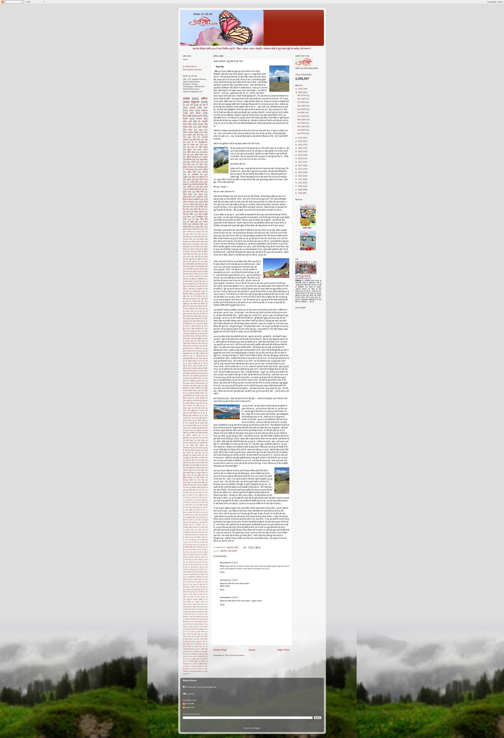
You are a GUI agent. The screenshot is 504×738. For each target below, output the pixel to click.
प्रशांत (200, 654)
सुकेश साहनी (199, 155)
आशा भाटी (199, 403)
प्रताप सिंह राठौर (200, 281)
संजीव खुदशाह (189, 468)
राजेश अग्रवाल (201, 597)
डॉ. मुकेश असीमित (191, 363)
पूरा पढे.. (312, 302)
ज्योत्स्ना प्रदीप (194, 249)
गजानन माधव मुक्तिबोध (189, 410)
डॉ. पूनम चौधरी (203, 299)
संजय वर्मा (205, 465)
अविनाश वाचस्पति (194, 276)
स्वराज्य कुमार (187, 482)
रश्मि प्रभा (192, 289)
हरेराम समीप (192, 490)
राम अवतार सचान (188, 311)
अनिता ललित (187, 316)
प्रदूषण (185, 177)
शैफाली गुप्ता (186, 621)
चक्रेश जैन (191, 351)
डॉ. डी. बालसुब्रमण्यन (200, 142)
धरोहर (190, 130)
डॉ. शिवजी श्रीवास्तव (194, 189)
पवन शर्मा (185, 564)
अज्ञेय (190, 274)
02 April (235, 563)
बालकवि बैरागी (193, 574)
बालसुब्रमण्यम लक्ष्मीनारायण (195, 577)
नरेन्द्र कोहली (198, 559)
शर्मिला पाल (186, 463)
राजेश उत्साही (186, 599)
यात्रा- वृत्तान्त (203, 150)
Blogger (257, 728)
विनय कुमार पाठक (188, 383)
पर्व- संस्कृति (203, 121)
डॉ (201, 413)
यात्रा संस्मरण (232, 551)
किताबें (185, 118)
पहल (186, 651)
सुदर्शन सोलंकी (200, 294)
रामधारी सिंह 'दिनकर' (189, 336)
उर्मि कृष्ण (197, 510)
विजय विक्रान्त (192, 612)
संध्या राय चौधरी (196, 669)
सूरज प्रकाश (191, 162)
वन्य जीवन (199, 165)
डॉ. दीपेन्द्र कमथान (191, 361)
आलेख (186, 98)
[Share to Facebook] (256, 547)
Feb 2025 (301, 130)
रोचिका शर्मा (196, 607)
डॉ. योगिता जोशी (200, 420)
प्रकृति (189, 135)
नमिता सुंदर (188, 559)
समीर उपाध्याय (204, 626)
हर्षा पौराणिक (204, 639)
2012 (300, 179)
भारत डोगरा (187, 165)
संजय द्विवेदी (195, 465)
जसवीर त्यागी (201, 530)
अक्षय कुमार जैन (203, 490)
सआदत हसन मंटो (202, 232)
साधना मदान (186, 271)
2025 (300, 92)
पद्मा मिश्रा (192, 433)
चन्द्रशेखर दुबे (200, 525)
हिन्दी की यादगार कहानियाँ (191, 199)
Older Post (283, 649)
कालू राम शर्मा (198, 346)
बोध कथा (186, 209)
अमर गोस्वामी (186, 401)
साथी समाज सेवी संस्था (196, 671)
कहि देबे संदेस (187, 346)
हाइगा (186, 674)
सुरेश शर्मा (191, 636)
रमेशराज (193, 266)
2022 (300, 145)
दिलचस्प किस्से (187, 646)
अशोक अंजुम (195, 502)
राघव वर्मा (200, 656)
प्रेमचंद (201, 207)
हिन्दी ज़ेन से (203, 177)
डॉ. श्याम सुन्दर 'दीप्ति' (194, 251)
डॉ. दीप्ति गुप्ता (204, 542)
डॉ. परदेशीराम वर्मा (195, 175)
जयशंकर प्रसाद (189, 530)
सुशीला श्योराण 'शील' (202, 636)
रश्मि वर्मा (202, 594)
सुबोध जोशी (197, 634)
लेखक (201, 194)
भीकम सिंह (223, 551)
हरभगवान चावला (199, 244)
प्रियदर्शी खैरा (203, 443)
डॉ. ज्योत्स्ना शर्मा (192, 204)
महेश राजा (205, 376)
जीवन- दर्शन (187, 121)
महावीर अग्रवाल (195, 450)
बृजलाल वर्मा (192, 284)
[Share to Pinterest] (259, 547)
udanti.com (190, 707)
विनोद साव (196, 140)
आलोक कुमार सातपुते (189, 343)
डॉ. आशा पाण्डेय (202, 261)
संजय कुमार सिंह (198, 624)
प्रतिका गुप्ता (193, 569)
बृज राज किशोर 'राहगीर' (196, 579)
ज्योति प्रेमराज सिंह (190, 535)
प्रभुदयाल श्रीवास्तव (191, 373)
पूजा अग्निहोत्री (192, 654)
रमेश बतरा (198, 453)
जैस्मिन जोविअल (200, 353)
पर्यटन (192, 207)
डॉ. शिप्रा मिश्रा (187, 281)
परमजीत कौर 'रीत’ (195, 331)
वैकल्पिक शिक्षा (186, 664)
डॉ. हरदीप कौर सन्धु (193, 554)
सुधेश (192, 631)
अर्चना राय (186, 261)
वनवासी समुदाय (193, 661)
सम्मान (206, 338)
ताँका (187, 301)
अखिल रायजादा (189, 492)
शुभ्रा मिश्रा (186, 465)
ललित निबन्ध (187, 194)
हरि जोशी (202, 314)
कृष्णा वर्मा (197, 209)
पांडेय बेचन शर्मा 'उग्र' (196, 564)
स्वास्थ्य (200, 124)
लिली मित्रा (201, 266)
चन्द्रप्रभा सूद (201, 351)
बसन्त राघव (186, 376)
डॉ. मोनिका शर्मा (199, 547)
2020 (300, 152)
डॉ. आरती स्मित (192, 182)
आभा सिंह (187, 507)
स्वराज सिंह (200, 480)
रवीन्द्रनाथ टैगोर (197, 224)
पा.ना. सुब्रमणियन (194, 651)
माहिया (199, 264)
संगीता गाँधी (188, 624)
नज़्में (197, 649)
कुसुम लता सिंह (201, 641)
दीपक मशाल (189, 430)
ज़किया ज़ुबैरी (186, 644)
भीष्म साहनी (191, 582)
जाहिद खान (186, 296)
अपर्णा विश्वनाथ (196, 247)
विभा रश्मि (188, 614)
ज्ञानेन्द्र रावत (204, 532)
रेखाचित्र (192, 381)
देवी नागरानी (197, 229)
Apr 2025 (301, 123)
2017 (300, 162)
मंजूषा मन (185, 286)
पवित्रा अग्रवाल (191, 435)
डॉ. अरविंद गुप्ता (201, 535)
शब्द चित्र (202, 460)
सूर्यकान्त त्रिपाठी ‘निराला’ (197, 393)
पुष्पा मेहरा (195, 438)
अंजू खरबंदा (186, 247)
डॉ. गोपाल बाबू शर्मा (202, 358)
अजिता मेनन (192, 495)
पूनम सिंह (205, 438)
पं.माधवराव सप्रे (192, 562)
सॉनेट (194, 314)
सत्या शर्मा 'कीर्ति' (187, 269)
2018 (300, 158)
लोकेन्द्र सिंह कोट (189, 609)
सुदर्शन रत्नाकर (188, 167)
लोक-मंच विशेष (188, 214)
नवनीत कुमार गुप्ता (199, 237)
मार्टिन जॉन (194, 587)
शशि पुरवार (186, 386)
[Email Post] (244, 547)
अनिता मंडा (198, 274)
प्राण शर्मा (202, 373)
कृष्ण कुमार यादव (202, 187)
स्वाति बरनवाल (188, 639)
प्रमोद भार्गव (187, 127)
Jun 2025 (301, 116)
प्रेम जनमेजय (194, 304)
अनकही (192, 107)
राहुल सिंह (192, 259)
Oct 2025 (301, 102)
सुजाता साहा (186, 314)
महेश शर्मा (202, 584)
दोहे (188, 155)
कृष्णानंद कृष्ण (201, 517)
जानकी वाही (185, 532)
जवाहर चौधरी (203, 202)
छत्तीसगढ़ (200, 167)
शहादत (194, 664)
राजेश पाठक (201, 309)
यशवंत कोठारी (198, 212)
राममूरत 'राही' (186, 604)
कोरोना (205, 157)
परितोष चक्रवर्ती (203, 433)
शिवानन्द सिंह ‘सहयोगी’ (198, 463)
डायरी (185, 219)
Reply (222, 572)
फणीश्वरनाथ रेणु (187, 448)
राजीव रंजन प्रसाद (188, 597)
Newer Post (220, 649)
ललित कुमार (204, 607)
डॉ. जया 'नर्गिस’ (193, 542)
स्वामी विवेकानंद (187, 396)
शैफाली (186, 666)
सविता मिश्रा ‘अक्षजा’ (195, 391)
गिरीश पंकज (191, 152)
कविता (204, 98)
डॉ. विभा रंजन (195, 549)
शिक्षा (193, 177)
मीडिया (203, 304)
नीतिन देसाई (204, 649)
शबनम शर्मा (186, 338)
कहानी (199, 116)
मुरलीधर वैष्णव (197, 378)
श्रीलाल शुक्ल (197, 386)
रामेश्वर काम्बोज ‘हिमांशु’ (190, 132)
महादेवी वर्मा (194, 333)
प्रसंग (184, 443)
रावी (204, 604)
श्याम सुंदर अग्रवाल (196, 666)
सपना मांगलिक (193, 626)
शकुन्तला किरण (190, 460)
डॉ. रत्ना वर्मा (188, 105)
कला (201, 162)
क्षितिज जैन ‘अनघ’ (187, 520)
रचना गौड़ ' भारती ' (202, 306)
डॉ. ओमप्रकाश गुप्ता (199, 644)
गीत (188, 147)
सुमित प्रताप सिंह (188, 475)
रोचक (189, 124)
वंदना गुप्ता (199, 609)
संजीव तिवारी (187, 197)
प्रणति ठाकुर (189, 440)
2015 (300, 169)
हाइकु (200, 130)
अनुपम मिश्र (203, 160)
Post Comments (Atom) (234, 655)
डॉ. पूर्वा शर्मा (204, 361)
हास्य (206, 145)
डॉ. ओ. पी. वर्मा (194, 323)
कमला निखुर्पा (203, 214)
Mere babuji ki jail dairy (192, 70)
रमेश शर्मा (202, 333)
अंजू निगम (198, 396)
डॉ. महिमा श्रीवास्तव (195, 328)
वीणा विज (204, 458)
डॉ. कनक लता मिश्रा (189, 540)
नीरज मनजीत (192, 371)
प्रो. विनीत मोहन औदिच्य (195, 445)
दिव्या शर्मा (204, 428)
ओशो (197, 406)
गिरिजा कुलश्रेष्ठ (192, 522)
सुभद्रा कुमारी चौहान (189, 473)
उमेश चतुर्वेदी (188, 510)
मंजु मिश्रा (195, 376)
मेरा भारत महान (192, 656)
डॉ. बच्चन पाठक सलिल (196, 418)
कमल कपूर (204, 512)
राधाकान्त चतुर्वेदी (197, 599)
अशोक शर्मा (204, 502)
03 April (235, 580)
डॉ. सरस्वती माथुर (194, 428)
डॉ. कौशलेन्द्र (197, 356)
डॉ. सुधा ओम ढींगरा (196, 366)
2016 (300, 165)
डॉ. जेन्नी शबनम (188, 170)
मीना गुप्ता (202, 587)
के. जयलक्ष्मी (196, 348)
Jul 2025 (301, 113)
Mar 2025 (301, 127)
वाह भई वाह (201, 311)
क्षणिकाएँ (205, 172)
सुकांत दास (202, 629)
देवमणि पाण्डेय (186, 229)
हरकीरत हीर (186, 485)
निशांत (205, 132)
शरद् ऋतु (205, 616)
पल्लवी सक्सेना (203, 371)
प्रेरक (191, 110)
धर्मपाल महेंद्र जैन (200, 646)
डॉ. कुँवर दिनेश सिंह (200, 219)
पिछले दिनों (194, 567)
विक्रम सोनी (201, 336)
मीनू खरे (187, 378)
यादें (194, 137)
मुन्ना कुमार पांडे (196, 589)
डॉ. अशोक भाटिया (195, 321)
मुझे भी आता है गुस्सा (188, 306)
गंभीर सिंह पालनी (200, 408)
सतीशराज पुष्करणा (188, 470)
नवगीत (189, 187)
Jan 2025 (301, 133)
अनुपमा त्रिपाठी (200, 398)
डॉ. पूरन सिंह (201, 545)
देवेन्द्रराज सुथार (193, 557)
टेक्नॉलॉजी (199, 217)
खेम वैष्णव (198, 520)
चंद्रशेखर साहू (187, 525)
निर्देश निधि (199, 192)
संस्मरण (199, 118)
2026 (300, 89)
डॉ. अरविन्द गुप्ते (187, 537)
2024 (300, 138)
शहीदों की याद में (203, 664)
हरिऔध (197, 639)
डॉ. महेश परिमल (202, 147)
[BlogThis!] (251, 547)
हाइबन (199, 234)
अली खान (205, 401)
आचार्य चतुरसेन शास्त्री (201, 505)
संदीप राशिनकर (195, 388)
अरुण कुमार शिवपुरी (200, 500)
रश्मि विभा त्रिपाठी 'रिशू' (200, 184)
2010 (300, 186)
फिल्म (184, 284)
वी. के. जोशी (197, 614)
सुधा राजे (185, 631)
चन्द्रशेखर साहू (187, 527)
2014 (300, 172)
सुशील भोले (201, 475)
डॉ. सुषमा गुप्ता (192, 222)
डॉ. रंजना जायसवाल (189, 423)
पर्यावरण (204, 110)
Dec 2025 (301, 95)
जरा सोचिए (191, 279)
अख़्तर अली (191, 180)
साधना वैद (187, 629)
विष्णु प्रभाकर (201, 383)
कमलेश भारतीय (189, 515)
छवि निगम (195, 527)
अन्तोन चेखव (186, 497)
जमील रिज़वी (204, 527)
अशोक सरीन (188, 505)
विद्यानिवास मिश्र (188, 294)
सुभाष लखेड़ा (201, 473)
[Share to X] (254, 547)
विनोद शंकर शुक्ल (203, 612)
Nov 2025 (301, 99)
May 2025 (301, 120)
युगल (194, 592)
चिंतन (189, 217)
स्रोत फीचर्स (195, 113)
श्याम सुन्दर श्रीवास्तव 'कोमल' (200, 621)
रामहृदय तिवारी (196, 455)
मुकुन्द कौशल (186, 589)
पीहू (201, 567)
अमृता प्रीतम (188, 500)
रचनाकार (199, 286)
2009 (300, 190)
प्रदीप (201, 569)
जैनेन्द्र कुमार (194, 532)
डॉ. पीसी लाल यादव (190, 545)
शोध (198, 135)
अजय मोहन (198, 492)
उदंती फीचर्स (202, 127)
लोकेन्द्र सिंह (187, 227)
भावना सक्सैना (203, 170)
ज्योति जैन (186, 356)
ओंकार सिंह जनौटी (193, 512)
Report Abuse (190, 680)
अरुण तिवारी (186, 502)
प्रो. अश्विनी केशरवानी (190, 157)
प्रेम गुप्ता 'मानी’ (187, 239)
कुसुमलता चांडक (191, 517)
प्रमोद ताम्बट (201, 440)
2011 (300, 183)
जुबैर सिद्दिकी (193, 413)
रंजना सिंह (200, 592)
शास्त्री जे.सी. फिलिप (190, 619)
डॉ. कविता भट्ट (193, 145)
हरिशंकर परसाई (195, 487)
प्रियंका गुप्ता (191, 160)
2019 (300, 155)
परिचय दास (202, 562)
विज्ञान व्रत (201, 381)
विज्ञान (189, 150)
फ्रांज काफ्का (199, 448)
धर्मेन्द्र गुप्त (204, 557)
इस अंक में (203, 105)
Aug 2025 (301, 109)
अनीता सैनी (201, 341)
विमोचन (203, 661)
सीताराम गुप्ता (187, 244)
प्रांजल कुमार (193, 443)
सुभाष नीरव (199, 227)
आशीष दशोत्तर (198, 316)
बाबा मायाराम (200, 239)
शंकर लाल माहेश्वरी (195, 616)
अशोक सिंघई (189, 403)
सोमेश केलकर (200, 477)
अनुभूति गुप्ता (201, 495)
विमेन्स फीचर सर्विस (198, 242)
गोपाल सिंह (202, 522)
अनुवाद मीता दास (189, 641)
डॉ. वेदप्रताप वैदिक (190, 425)
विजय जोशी (187, 116)
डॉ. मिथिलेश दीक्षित (187, 547)
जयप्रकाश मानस (188, 353)
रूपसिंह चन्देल (195, 659)
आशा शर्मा (205, 507)
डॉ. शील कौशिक (189, 264)
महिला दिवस (192, 172)
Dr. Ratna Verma (190, 66)
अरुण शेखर (196, 401)
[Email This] (249, 547)
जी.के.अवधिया (198, 296)
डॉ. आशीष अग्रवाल (200, 537)
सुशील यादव (201, 259)
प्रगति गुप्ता (197, 254)
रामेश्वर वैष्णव (196, 604)
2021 (300, 148)
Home (252, 649)
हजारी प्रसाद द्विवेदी (199, 482)
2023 (300, 141)
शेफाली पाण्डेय (201, 619)
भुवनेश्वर (199, 582)
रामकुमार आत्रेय (199, 602)
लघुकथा (195, 102)
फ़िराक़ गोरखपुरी (197, 572)
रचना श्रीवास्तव (190, 309)
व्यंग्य (206, 107)
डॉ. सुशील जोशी (196, 368)
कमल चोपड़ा (201, 343)
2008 (300, 193)
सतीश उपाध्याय (200, 468)
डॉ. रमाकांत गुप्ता (203, 423)
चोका (193, 261)
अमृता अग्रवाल (203, 497)
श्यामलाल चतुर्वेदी (196, 338)
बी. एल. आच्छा (193, 256)
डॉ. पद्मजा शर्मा (193, 326)
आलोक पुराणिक (196, 507)
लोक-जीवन (195, 458)
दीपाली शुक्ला (197, 301)
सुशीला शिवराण (187, 477)
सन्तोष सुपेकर (201, 470)
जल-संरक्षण (204, 152)
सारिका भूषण (189, 341)
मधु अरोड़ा (193, 584)
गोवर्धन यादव (203, 180)
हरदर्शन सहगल (197, 485)
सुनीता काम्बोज (201, 631)
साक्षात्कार (200, 197)
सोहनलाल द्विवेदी (188, 480)
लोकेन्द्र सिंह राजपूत (199, 291)
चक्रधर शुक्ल (195, 318)
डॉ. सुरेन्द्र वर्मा (195, 552)
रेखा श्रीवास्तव (186, 607)
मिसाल (192, 286)
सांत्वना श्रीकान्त (200, 269)
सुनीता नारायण (186, 634)
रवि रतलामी (193, 594)
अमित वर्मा (194, 497)
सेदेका (206, 671)
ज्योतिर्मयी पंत (201, 279)
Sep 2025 (301, 106)
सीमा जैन (195, 629)
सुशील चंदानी (197, 271)
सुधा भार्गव (190, 234)
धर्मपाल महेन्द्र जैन (188, 649)
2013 (300, 176)
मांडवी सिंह (185, 587)
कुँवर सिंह (198, 515)
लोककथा (185, 242)
